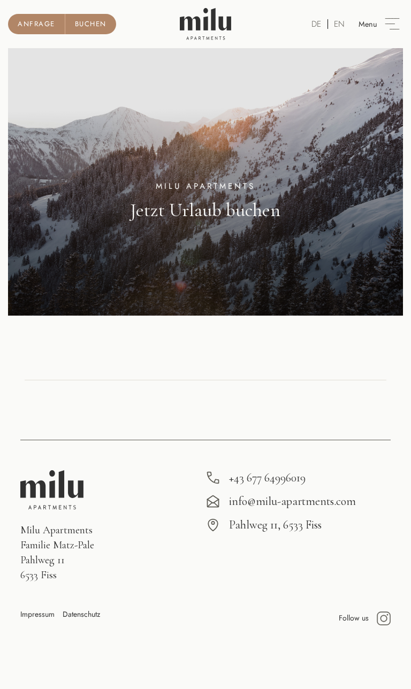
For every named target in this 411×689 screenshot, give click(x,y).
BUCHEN (90, 24)
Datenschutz (81, 614)
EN (339, 24)
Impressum (37, 614)
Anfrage (36, 24)
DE (316, 24)
